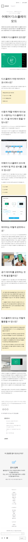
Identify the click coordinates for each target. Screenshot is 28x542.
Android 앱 (14, 503)
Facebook (3, 409)
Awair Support (10, 11)
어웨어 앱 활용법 (10, 423)
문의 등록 (24, 2)
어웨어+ (14, 500)
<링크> (23, 383)
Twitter (5, 409)
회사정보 (14, 510)
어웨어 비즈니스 (17, 11)
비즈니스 (14, 495)
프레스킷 (14, 515)
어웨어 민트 (14, 494)
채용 (14, 513)
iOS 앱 (14, 502)
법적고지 (14, 518)
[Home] (5, 6)
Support (13, 6)
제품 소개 (14, 497)
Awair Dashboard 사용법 (14, 13)
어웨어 (14, 492)
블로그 (14, 511)
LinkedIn (8, 409)
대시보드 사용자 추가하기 (12, 421)
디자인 (14, 499)
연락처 (14, 516)
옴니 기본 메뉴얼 (10, 433)
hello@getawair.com (16, 403)
